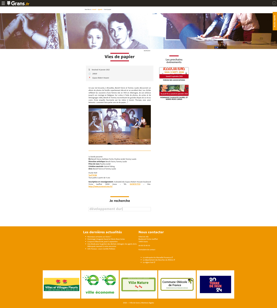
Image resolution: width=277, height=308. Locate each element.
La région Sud (148, 262)
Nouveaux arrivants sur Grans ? (99, 236)
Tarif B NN (93, 175)
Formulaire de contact (146, 249)
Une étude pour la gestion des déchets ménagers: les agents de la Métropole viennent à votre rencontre (112, 244)
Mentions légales (147, 302)
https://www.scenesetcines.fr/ (101, 186)
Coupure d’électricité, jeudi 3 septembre (102, 241)
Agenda (100, 9)
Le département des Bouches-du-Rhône (158, 259)
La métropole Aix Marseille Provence (157, 257)
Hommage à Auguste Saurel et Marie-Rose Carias (106, 239)
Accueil (94, 9)
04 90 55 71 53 (135, 184)
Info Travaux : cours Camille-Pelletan (101, 248)
